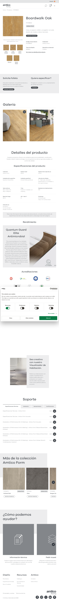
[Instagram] (41, 597)
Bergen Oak (53, 493)
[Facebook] (37, 597)
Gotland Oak (7, 493)
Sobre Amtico (34, 581)
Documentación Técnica (21, 582)
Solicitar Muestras (31, 35)
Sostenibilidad (20, 586)
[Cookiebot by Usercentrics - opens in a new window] (51, 289)
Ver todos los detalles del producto (35, 52)
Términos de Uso (20, 593)
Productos (9, 10)
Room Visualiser (7, 584)
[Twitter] (45, 597)
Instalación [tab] (26, 406)
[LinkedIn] (50, 597)
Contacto (34, 87)
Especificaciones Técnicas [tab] (11, 406)
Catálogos (19, 579)
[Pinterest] (54, 597)
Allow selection (29, 318)
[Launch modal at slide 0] (24, 111)
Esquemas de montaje (8, 581)
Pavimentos (6, 579)
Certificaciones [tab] (50, 406)
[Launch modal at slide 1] (51, 111)
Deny (10, 318)
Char (28, 493)
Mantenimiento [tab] (37, 406)
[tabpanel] (29, 426)
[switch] (22, 308)
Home (4, 10)
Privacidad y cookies (8, 593)
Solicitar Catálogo (8, 89)
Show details (51, 313)
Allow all (48, 318)
